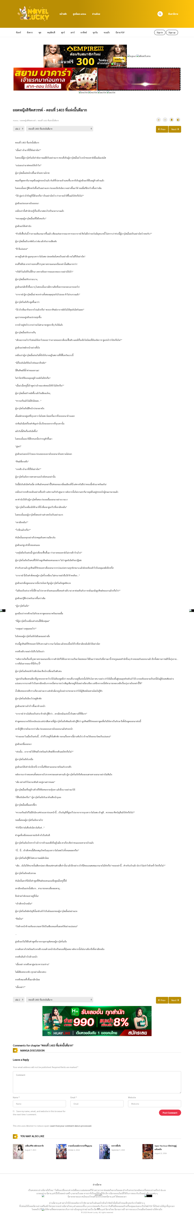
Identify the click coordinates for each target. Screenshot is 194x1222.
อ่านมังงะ (96, 13)
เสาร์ (73, 32)
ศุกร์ (63, 32)
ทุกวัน (95, 32)
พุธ (39, 32)
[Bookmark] (171, 119)
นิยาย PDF (120, 32)
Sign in (160, 32)
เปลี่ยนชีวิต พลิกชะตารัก (34, 1146)
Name (15, 1097)
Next (173, 129)
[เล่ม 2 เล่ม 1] (19, 128)
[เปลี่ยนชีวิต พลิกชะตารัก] (18, 1151)
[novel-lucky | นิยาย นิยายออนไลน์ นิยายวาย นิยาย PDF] (33, 13)
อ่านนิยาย (97, 1184)
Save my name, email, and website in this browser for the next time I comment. (39, 1113)
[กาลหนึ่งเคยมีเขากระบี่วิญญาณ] (61, 1151)
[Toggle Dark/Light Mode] (178, 119)
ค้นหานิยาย (173, 13)
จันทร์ (18, 32)
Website (132, 1097)
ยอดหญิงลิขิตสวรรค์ (28, 120)
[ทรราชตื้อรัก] (104, 1151)
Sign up (172, 32)
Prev (163, 129)
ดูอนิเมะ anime (79, 13)
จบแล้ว (107, 32)
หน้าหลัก (63, 13)
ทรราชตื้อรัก (116, 1146)
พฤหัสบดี (51, 32)
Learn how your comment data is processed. (71, 1125)
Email (72, 1097)
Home (15, 120)
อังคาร (30, 32)
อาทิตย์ (83, 32)
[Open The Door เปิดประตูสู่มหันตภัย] (147, 1151)
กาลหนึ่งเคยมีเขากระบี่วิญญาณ (80, 1146)
